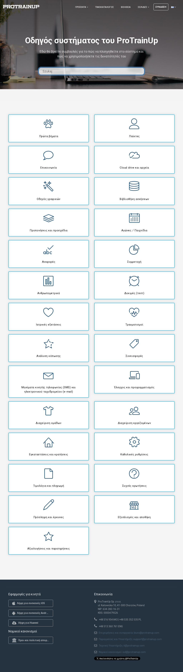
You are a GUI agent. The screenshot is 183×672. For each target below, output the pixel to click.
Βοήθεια (126, 7)
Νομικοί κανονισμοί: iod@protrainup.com (122, 652)
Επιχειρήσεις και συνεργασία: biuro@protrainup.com (129, 632)
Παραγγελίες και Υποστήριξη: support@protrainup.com (130, 639)
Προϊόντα (81, 7)
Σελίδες (143, 7)
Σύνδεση (160, 7)
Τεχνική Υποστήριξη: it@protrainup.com (122, 645)
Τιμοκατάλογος (104, 7)
